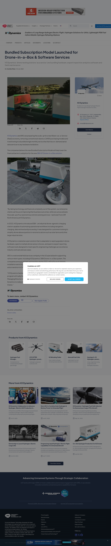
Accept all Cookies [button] (74, 279)
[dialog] (55, 273)
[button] (33, 279)
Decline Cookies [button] (55, 279)
